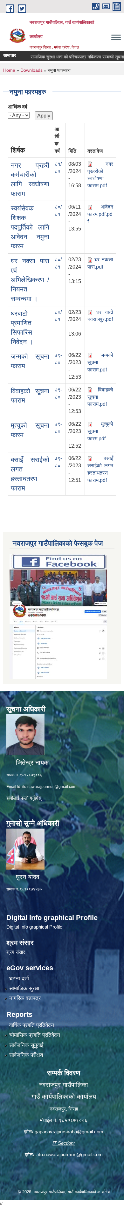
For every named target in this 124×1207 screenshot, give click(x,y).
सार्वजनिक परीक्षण (26, 1055)
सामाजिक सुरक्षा (24, 988)
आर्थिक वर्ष (17, 107)
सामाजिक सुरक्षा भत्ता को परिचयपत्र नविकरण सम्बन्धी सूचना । (68, 56)
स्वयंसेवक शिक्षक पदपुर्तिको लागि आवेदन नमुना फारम (30, 227)
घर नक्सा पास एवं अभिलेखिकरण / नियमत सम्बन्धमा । (30, 279)
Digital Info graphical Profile (34, 927)
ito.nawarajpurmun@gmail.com (49, 786)
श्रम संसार (15, 952)
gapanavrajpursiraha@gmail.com (69, 1131)
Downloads (31, 70)
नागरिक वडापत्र (25, 998)
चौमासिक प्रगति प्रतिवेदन (34, 1035)
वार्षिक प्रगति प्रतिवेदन (31, 1025)
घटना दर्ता (19, 979)
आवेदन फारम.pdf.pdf (100, 214)
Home (9, 70)
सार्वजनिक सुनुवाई (26, 1045)
